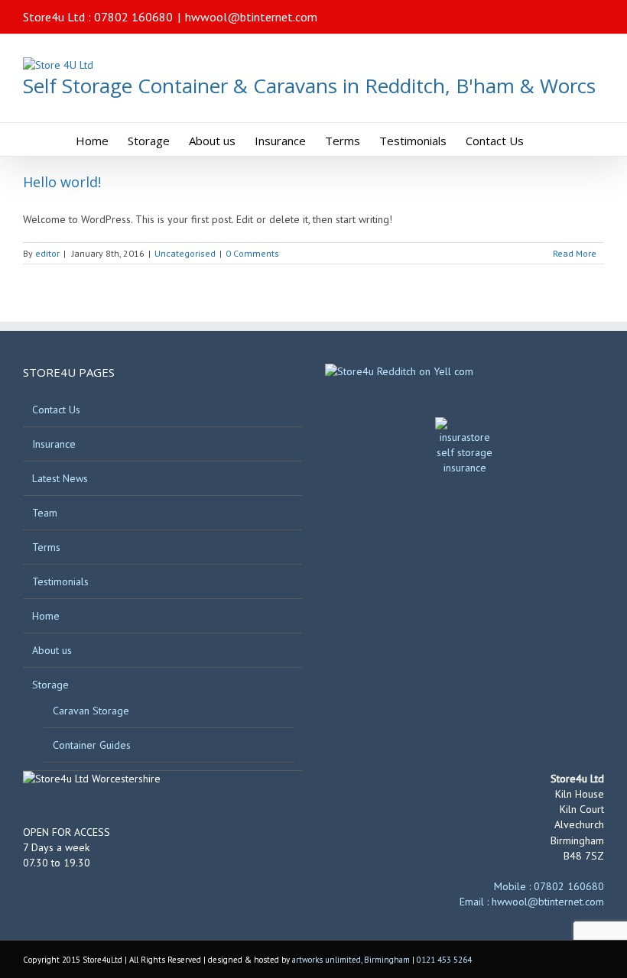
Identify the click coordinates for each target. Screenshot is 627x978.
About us (52, 650)
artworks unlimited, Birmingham (351, 959)
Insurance (54, 444)
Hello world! (62, 182)
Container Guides (92, 745)
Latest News (60, 478)
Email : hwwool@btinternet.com (532, 901)
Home (46, 616)
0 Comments (252, 253)
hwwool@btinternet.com (251, 16)
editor (47, 253)
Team (44, 513)
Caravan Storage (91, 710)
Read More (574, 253)
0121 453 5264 (444, 959)
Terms (46, 547)
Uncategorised (185, 253)
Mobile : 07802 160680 (549, 886)
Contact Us (56, 409)
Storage (50, 684)
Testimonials (60, 581)
